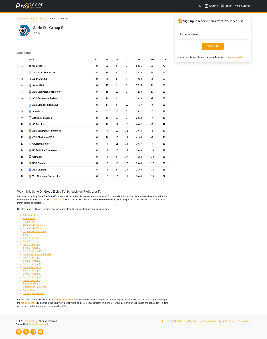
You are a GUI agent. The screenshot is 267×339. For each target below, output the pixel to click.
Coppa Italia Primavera (34, 231)
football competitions (64, 299)
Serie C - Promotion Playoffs (37, 254)
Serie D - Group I (31, 280)
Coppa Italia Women (33, 228)
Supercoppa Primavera (34, 287)
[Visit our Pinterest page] (40, 332)
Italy (44, 18)
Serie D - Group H (32, 277)
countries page (28, 303)
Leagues (34, 18)
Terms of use (228, 321)
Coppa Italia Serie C (33, 225)
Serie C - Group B (32, 248)
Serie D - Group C (32, 264)
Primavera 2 (29, 218)
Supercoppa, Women (33, 293)
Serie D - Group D (32, 267)
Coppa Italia (29, 222)
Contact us (245, 321)
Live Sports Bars (173, 321)
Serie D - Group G (32, 274)
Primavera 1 (29, 215)
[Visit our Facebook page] (19, 332)
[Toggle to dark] (200, 6)
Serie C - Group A (31, 244)
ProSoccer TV (30, 321)
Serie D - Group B (32, 261)
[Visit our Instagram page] (33, 332)
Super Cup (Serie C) (33, 283)
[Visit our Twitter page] (26, 332)
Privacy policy (209, 321)
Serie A (26, 235)
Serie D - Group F (31, 270)
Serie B (26, 241)
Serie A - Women (31, 238)
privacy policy (236, 57)
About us (192, 321)
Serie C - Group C (32, 251)
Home (24, 18)
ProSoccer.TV (57, 199)
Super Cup (28, 290)
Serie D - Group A (31, 257)
